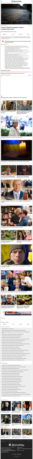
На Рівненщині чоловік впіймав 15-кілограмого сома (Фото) (15, 73)
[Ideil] (16, 456)
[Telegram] (17, 454)
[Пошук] (31, 1)
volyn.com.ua (7, 441)
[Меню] (1, 1)
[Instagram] (15, 454)
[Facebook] (12, 454)
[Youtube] (19, 454)
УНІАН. (8, 44)
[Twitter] (13, 454)
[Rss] (21, 454)
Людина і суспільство (5, 326)
